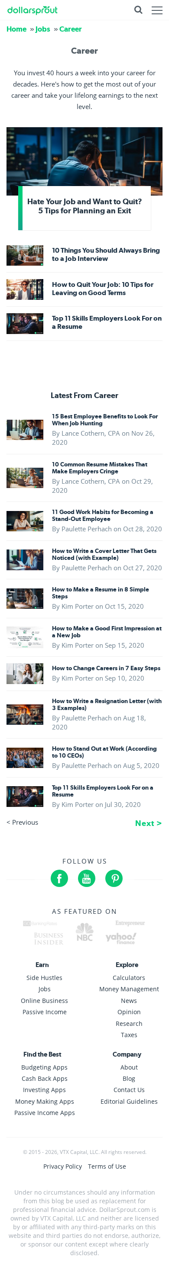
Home (16, 29)
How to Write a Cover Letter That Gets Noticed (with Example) (104, 554)
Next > (148, 823)
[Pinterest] (114, 878)
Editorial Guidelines (129, 1101)
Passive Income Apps (44, 1113)
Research (129, 1023)
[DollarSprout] (32, 10)
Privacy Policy (63, 1166)
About (129, 1067)
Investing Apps (44, 1090)
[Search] (138, 10)
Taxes (129, 1035)
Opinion (129, 1012)
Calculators (129, 978)
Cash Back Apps (45, 1078)
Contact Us (129, 1090)
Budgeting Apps (44, 1067)
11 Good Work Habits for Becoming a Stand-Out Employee (102, 515)
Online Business (44, 1000)
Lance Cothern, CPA (91, 433)
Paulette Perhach (87, 528)
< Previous (22, 822)
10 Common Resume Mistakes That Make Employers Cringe (99, 468)
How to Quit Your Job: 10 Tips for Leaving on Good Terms (102, 288)
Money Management (129, 989)
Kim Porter (78, 606)
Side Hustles (44, 978)
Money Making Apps (44, 1101)
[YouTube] (86, 878)
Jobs (43, 29)
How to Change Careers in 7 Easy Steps (106, 668)
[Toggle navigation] (157, 10)
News (129, 1000)
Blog (129, 1078)
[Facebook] (59, 878)
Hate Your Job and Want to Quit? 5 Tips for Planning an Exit (84, 206)
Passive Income (45, 1012)
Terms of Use (107, 1166)
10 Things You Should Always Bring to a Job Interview (106, 254)
